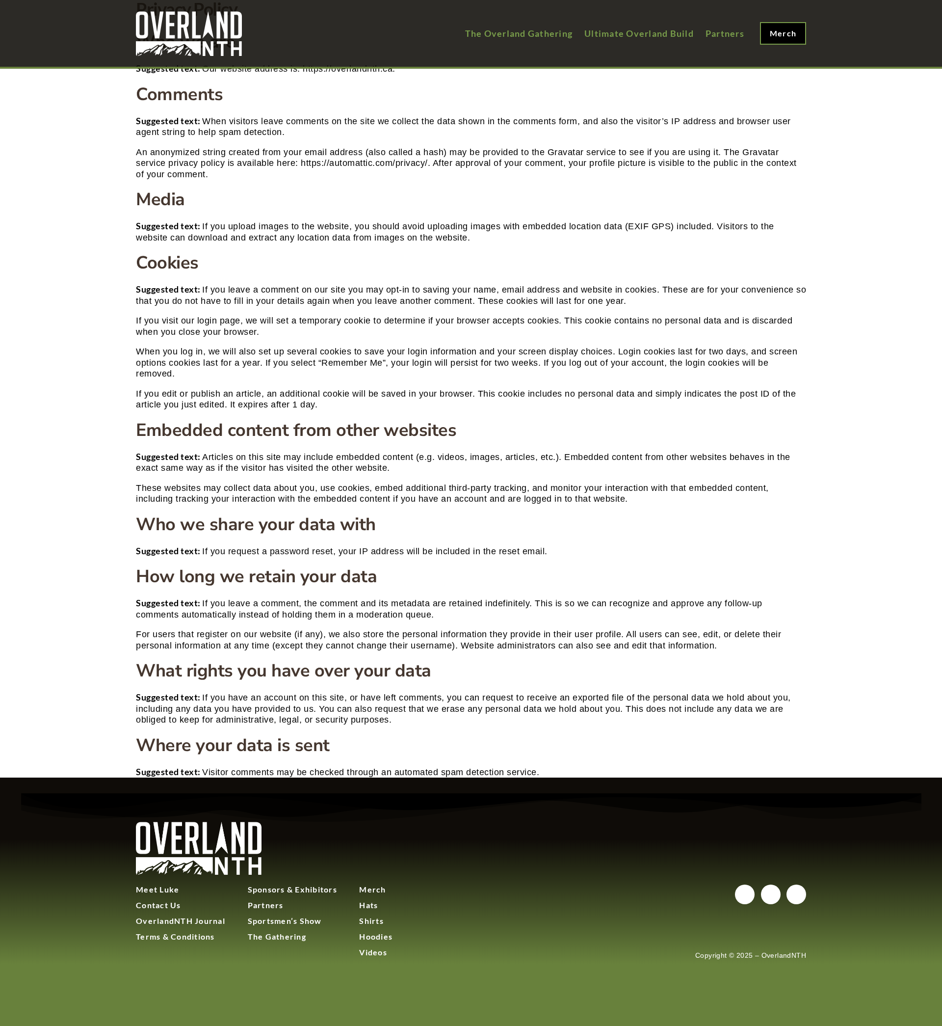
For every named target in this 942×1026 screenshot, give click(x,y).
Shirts (371, 920)
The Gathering (277, 936)
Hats (368, 905)
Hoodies (375, 936)
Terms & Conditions (175, 936)
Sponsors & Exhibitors (292, 889)
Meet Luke (157, 889)
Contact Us (158, 905)
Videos (373, 952)
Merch (372, 889)
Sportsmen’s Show (285, 920)
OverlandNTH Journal (180, 920)
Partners (266, 905)
